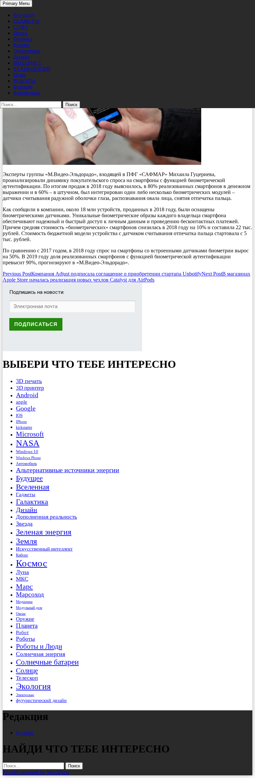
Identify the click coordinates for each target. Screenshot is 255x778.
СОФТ (21, 27)
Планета (27, 625)
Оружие (25, 619)
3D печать (29, 381)
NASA (28, 443)
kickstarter (24, 427)
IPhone (21, 421)
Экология (33, 686)
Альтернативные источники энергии (67, 470)
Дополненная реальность (46, 517)
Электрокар (25, 695)
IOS (19, 415)
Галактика (32, 501)
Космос (21, 45)
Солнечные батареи (47, 662)
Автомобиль (26, 463)
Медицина (24, 602)
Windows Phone (28, 458)
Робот (22, 632)
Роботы (25, 638)
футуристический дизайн (41, 700)
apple (21, 402)
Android (27, 395)
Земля (26, 541)
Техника (22, 39)
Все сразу (24, 15)
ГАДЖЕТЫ (26, 21)
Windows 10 (27, 451)
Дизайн (21, 57)
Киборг (22, 555)
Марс (24, 586)
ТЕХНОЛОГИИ (31, 69)
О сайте (25, 733)
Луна (22, 572)
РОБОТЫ (24, 81)
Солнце (27, 671)
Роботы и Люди (39, 646)
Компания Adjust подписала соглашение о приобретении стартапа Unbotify (102, 274)
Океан (21, 614)
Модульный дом (29, 608)
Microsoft (30, 434)
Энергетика (26, 51)
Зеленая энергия (43, 531)
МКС (22, 579)
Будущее (23, 87)
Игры (19, 75)
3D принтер (30, 388)
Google (26, 408)
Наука (20, 33)
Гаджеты (25, 494)
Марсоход (30, 594)
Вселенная (32, 487)
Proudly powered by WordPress (36, 772)
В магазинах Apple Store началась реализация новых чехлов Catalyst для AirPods (126, 277)
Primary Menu (16, 3)
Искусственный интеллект (44, 548)
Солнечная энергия (40, 654)
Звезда (24, 523)
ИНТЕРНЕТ (27, 63)
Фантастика (26, 93)
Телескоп (27, 678)
